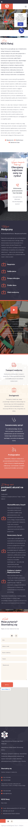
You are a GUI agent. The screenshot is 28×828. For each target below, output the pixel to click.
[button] (21, 30)
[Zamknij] (26, 13)
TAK (20, 24)
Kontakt (5, 21)
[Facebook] (12, 636)
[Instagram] (16, 636)
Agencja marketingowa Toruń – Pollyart (12, 825)
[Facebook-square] (8, 821)
